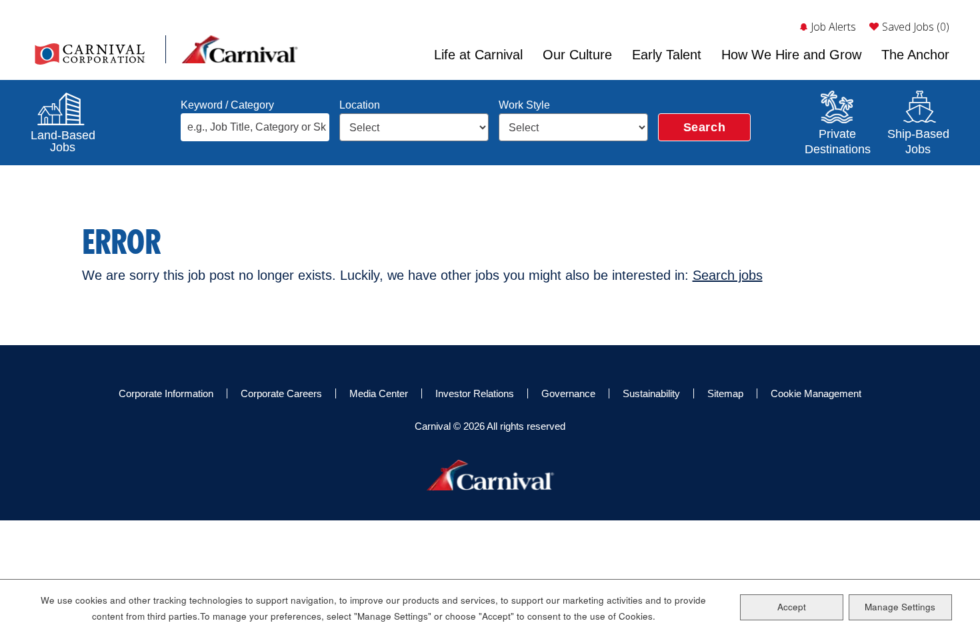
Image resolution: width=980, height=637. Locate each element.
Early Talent (666, 54)
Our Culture (577, 54)
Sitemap (725, 393)
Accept (791, 606)
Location (359, 105)
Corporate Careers (281, 393)
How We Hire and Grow (791, 54)
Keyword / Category (227, 105)
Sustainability (651, 393)
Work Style (524, 105)
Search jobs (728, 275)
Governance (568, 393)
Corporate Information (166, 393)
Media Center (378, 393)
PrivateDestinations (837, 140)
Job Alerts (833, 26)
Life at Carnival (478, 54)
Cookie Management (816, 393)
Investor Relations (474, 393)
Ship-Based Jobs (918, 140)
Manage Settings (900, 606)
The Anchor (915, 54)
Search (704, 127)
